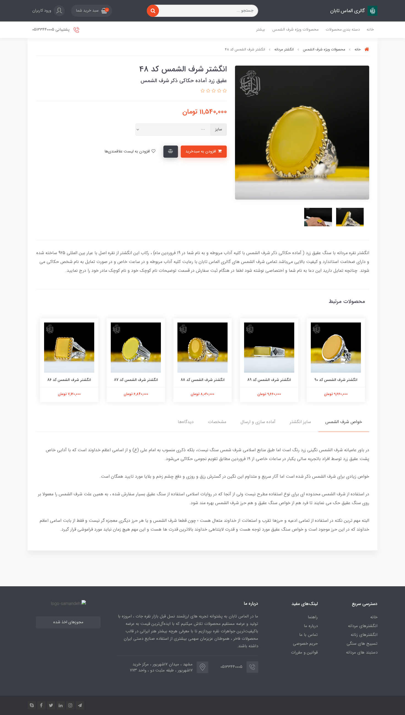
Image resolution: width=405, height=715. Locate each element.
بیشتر (260, 29)
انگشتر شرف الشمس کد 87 (136, 380)
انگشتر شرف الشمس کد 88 (203, 380)
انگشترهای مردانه (362, 626)
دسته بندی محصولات (343, 29)
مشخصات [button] (217, 421)
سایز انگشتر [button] (300, 421)
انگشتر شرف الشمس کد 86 (69, 380)
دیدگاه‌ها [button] (186, 421)
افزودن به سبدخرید (201, 151)
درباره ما (311, 626)
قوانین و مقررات (304, 652)
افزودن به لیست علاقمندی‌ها (127, 151)
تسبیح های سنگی (362, 643)
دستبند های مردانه (361, 652)
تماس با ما (308, 634)
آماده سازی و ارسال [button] (258, 421)
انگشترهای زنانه (364, 634)
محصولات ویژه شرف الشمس (295, 29)
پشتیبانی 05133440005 (51, 29)
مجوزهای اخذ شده (68, 622)
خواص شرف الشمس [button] (343, 421)
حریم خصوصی (305, 643)
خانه (370, 29)
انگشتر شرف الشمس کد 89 (269, 380)
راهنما (313, 617)
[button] (91, 11)
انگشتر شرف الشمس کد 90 (335, 380)
